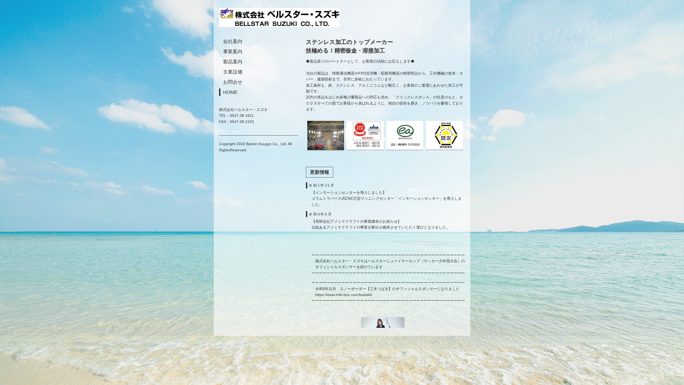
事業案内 (232, 51)
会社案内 (232, 41)
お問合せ (232, 82)
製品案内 (232, 61)
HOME (230, 92)
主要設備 (232, 72)
